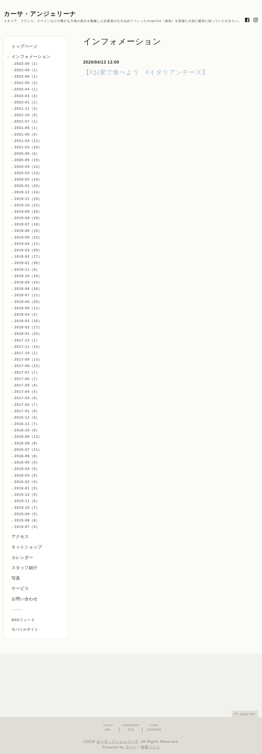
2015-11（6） (27, 501)
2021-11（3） (27, 109)
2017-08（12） (28, 366)
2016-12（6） (27, 417)
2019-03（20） (28, 250)
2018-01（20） (28, 334)
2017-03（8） (27, 398)
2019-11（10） (28, 199)
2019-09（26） (28, 211)
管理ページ (150, 747)
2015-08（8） (27, 520)
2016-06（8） (27, 456)
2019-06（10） (28, 231)
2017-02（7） (27, 405)
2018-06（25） (28, 302)
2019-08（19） (28, 218)
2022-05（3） (27, 83)
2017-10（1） (27, 353)
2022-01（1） (27, 102)
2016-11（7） (27, 424)
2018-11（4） (27, 269)
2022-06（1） (27, 76)
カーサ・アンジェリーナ (40, 13)
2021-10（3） (27, 115)
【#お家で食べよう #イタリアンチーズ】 (146, 72)
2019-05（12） (28, 237)
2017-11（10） (28, 347)
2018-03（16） (28, 321)
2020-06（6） (27, 153)
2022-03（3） (27, 96)
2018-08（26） (28, 289)
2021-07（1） (27, 121)
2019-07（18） (28, 224)
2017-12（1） (27, 340)
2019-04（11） (28, 244)
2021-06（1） (27, 128)
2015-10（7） (27, 507)
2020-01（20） (28, 186)
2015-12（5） (27, 494)
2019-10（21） (28, 205)
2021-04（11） (28, 141)
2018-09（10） (28, 282)
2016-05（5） (27, 462)
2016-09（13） (28, 436)
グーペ (131, 747)
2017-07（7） (27, 372)
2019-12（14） (28, 192)
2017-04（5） (27, 392)
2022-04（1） (27, 89)
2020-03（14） (28, 173)
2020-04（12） (28, 166)
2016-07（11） (28, 449)
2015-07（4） (27, 527)
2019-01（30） (28, 263)
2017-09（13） (28, 359)
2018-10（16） (28, 276)
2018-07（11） (28, 295)
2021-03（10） (28, 147)
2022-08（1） (27, 70)
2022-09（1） (27, 64)
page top (247, 714)
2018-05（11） (28, 308)
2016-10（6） (27, 430)
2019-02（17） (28, 256)
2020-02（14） (28, 179)
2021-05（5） (27, 134)
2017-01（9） (27, 411)
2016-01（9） (27, 488)
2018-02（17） (28, 327)
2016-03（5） (27, 475)
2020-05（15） (28, 160)
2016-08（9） (27, 443)
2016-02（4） (27, 482)
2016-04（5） (27, 469)
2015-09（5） (27, 514)
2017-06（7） (27, 379)
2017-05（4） (27, 385)
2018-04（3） (27, 314)
